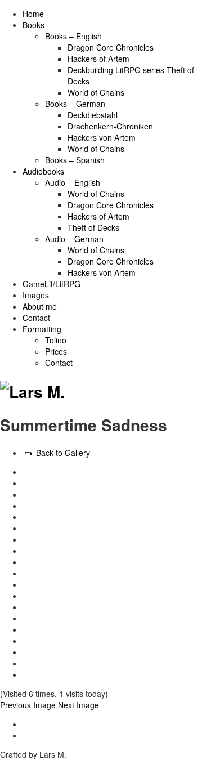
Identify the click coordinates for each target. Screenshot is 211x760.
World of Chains (96, 92)
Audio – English (72, 182)
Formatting (42, 328)
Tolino (55, 340)
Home (33, 13)
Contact (36, 317)
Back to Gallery (62, 452)
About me (40, 306)
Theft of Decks (93, 227)
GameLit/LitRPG (51, 283)
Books (33, 24)
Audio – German (74, 238)
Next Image (78, 704)
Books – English (73, 36)
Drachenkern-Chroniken (110, 126)
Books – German (75, 103)
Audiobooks (43, 171)
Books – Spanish (75, 160)
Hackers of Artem (98, 58)
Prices (56, 351)
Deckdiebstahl (93, 114)
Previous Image (28, 704)
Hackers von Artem (102, 137)
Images (36, 295)
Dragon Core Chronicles (111, 47)
